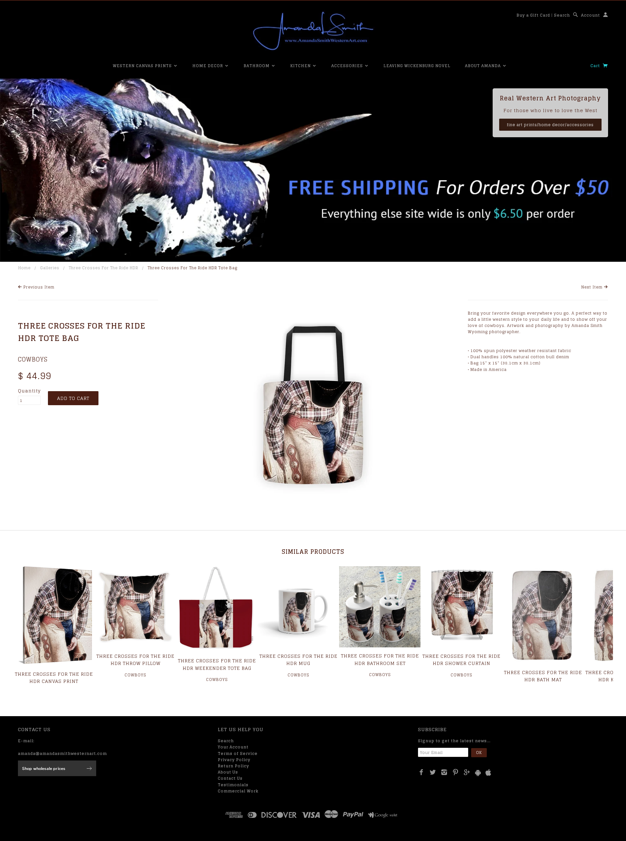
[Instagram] (444, 772)
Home (24, 267)
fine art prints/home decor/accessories (550, 124)
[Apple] (488, 772)
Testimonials (233, 784)
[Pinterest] (455, 772)
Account (590, 15)
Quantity (29, 390)
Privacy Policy (234, 759)
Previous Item (38, 287)
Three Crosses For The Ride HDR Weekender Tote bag (217, 664)
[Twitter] (432, 772)
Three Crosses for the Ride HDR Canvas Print (54, 677)
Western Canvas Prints (143, 65)
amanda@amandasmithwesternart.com (62, 753)
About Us (228, 772)
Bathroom (257, 65)
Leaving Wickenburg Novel (417, 65)
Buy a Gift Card (533, 15)
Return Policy (233, 765)
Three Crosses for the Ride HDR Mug (298, 659)
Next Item (592, 287)
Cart (595, 65)
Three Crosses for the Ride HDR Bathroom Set (380, 659)
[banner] (313, 31)
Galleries (49, 267)
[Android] (478, 772)
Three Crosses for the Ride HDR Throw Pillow (135, 659)
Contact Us (230, 778)
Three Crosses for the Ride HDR (103, 267)
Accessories (347, 65)
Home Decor (208, 65)
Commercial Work (238, 791)
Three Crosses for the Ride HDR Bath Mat (543, 676)
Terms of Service (238, 753)
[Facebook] (421, 772)
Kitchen (301, 65)
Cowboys (33, 359)
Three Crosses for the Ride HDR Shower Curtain (461, 659)
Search (562, 15)
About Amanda (483, 65)
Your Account (233, 747)
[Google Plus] (467, 772)
